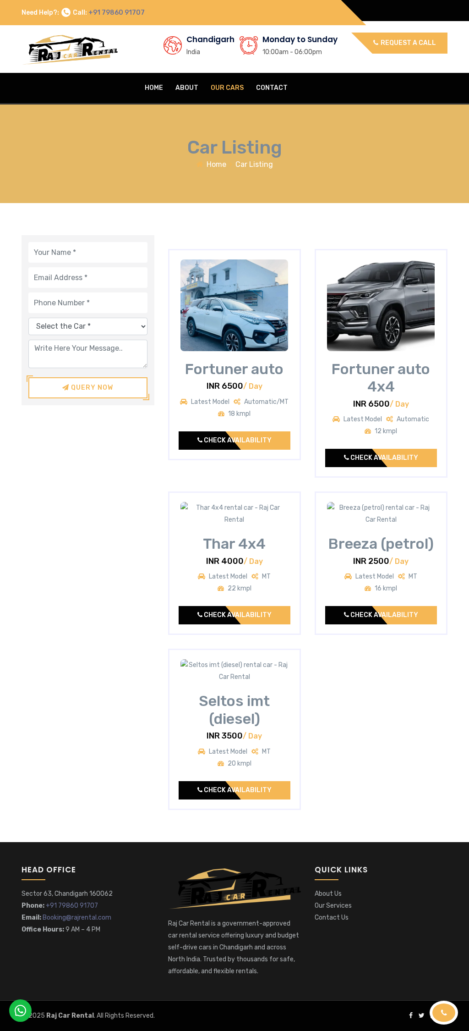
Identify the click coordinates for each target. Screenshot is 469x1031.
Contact (272, 88)
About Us (328, 894)
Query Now (91, 387)
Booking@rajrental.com (77, 917)
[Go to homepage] (234, 887)
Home (154, 88)
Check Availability (237, 440)
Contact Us (332, 917)
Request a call (407, 43)
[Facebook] (411, 1016)
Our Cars (227, 88)
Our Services (333, 906)
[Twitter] (422, 1016)
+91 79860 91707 (116, 13)
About (186, 88)
